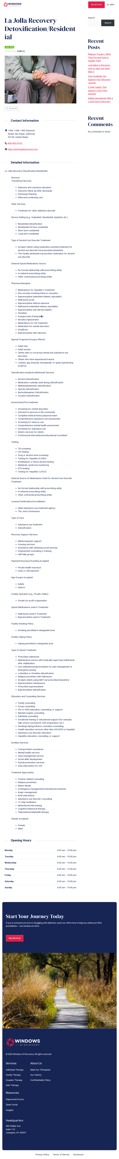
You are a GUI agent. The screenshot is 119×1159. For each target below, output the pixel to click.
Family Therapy (13, 1075)
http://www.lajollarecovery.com (23, 149)
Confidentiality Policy (40, 1080)
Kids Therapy (12, 1085)
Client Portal (12, 1104)
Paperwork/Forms (15, 1099)
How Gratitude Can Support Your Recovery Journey (99, 79)
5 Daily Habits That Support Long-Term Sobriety (97, 90)
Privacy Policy (42, 1154)
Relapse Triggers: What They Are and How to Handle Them (99, 57)
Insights (9, 1110)
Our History (35, 1075)
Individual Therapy (14, 1069)
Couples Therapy (14, 1080)
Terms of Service (61, 1154)
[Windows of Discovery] (12, 4)
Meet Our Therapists (40, 1069)
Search (91, 17)
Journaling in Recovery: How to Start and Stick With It (99, 68)
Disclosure (78, 1154)
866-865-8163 (96, 5)
